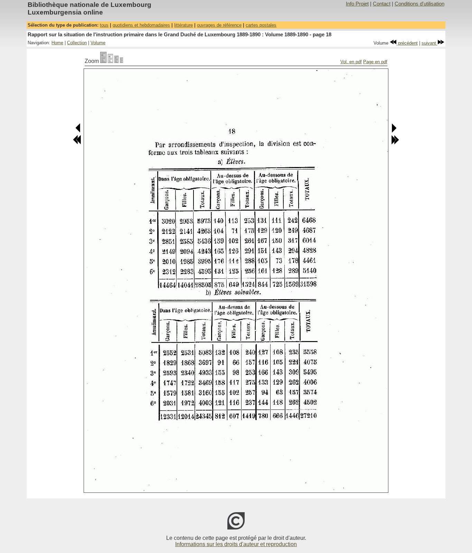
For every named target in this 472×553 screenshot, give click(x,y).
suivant (429, 43)
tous (104, 25)
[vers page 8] (77, 143)
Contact (381, 4)
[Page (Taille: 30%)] (121, 61)
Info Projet (357, 4)
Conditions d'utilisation (419, 4)
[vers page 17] (78, 131)
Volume (98, 42)
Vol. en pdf (351, 61)
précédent (407, 43)
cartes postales (261, 25)
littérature (183, 25)
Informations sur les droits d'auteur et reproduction (236, 544)
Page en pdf (375, 61)
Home (57, 42)
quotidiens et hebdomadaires (141, 25)
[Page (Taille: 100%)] (103, 61)
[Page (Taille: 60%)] (116, 61)
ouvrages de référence (219, 25)
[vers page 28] (395, 143)
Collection (77, 42)
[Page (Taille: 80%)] (110, 61)
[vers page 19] (394, 131)
